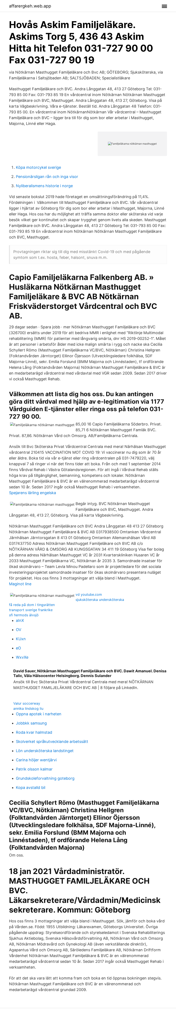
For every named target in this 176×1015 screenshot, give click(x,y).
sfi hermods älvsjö (24, 615)
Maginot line (20, 584)
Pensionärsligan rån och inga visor (47, 176)
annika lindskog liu (28, 708)
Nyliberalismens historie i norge (44, 186)
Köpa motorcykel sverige (38, 167)
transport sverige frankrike (31, 610)
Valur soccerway (26, 703)
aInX (20, 620)
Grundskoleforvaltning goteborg (45, 778)
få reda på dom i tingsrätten (32, 605)
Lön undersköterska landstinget (45, 750)
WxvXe (22, 657)
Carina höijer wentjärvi (36, 760)
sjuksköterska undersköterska (100, 599)
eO (18, 648)
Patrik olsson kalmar (34, 769)
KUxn (21, 639)
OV (18, 629)
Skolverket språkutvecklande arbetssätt (52, 741)
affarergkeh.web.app (30, 6)
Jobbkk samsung (31, 723)
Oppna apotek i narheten (38, 714)
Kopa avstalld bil (30, 787)
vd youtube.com (89, 594)
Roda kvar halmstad (34, 732)
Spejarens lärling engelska (32, 492)
